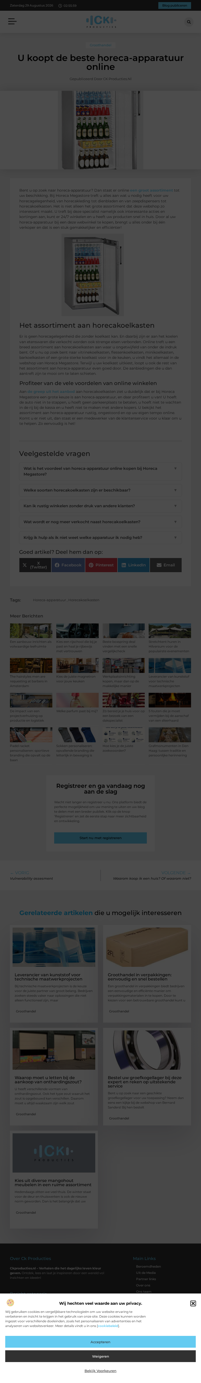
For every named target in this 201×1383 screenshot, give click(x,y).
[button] (193, 1303)
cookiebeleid (108, 1326)
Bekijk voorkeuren (100, 1371)
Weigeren (100, 1356)
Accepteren (100, 1342)
